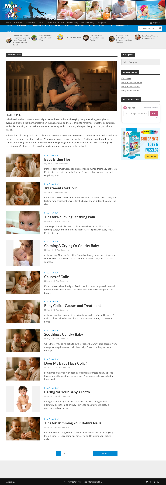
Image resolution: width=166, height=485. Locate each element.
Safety (91, 25)
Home (10, 25)
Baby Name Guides (130, 86)
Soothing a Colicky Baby (63, 334)
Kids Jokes (101, 22)
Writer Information (55, 22)
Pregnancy (55, 25)
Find (154, 113)
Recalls (103, 25)
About (9, 22)
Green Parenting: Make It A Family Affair (45, 37)
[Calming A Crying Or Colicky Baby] (23, 252)
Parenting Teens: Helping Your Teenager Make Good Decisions (124, 39)
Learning (79, 25)
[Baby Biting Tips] (23, 165)
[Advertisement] (83, 469)
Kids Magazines (119, 25)
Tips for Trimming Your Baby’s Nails (72, 423)
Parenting (23, 25)
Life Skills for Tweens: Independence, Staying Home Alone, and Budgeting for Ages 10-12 (21, 40)
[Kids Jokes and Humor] (59, 37)
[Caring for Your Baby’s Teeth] (23, 399)
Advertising (72, 22)
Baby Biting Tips (57, 159)
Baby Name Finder (130, 90)
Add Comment (62, 163)
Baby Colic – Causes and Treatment (72, 305)
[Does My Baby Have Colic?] (23, 368)
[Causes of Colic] (23, 282)
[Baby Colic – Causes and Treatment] (23, 311)
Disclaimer (30, 22)
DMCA (40, 22)
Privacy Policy (87, 22)
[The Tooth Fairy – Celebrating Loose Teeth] (85, 38)
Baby (68, 25)
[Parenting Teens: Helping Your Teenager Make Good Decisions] (111, 39)
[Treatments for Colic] (23, 193)
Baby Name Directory (131, 82)
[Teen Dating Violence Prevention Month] (137, 37)
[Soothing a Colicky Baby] (23, 340)
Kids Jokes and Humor (73, 37)
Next (104, 453)
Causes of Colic (56, 276)
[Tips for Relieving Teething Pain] (23, 222)
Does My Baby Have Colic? (65, 363)
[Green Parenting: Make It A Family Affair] (33, 38)
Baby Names (39, 25)
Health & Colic (51, 155)
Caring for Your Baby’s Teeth (67, 392)
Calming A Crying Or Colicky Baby (71, 245)
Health (11, 31)
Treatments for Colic (60, 188)
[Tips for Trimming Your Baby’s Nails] (23, 428)
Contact (18, 22)
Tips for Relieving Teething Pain (69, 217)
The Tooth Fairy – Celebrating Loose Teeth (97, 37)
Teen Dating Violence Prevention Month (150, 37)
